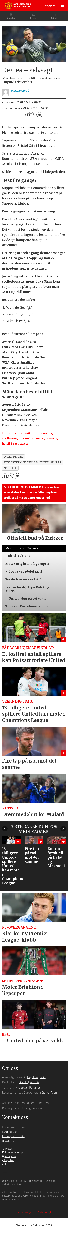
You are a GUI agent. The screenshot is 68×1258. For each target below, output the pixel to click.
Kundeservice (9, 1132)
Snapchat (8, 1160)
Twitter (8, 1148)
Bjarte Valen (49, 1092)
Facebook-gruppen (15, 1152)
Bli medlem (11, 18)
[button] (5, 828)
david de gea (13, 456)
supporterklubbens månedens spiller (32, 462)
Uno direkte (8, 1141)
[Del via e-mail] (39, 114)
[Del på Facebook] (28, 114)
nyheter (10, 468)
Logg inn (50, 5)
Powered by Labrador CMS (34, 1225)
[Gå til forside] (17, 6)
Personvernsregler (23, 1212)
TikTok (6, 1164)
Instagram (10, 1156)
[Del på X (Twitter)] (34, 114)
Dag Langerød (36, 1077)
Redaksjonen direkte (13, 1136)
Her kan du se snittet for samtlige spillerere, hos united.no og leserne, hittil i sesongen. (30, 438)
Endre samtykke (46, 1212)
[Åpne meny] (62, 5)
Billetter (33, 18)
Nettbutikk (55, 18)
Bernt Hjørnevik (29, 1082)
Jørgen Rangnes (29, 1087)
